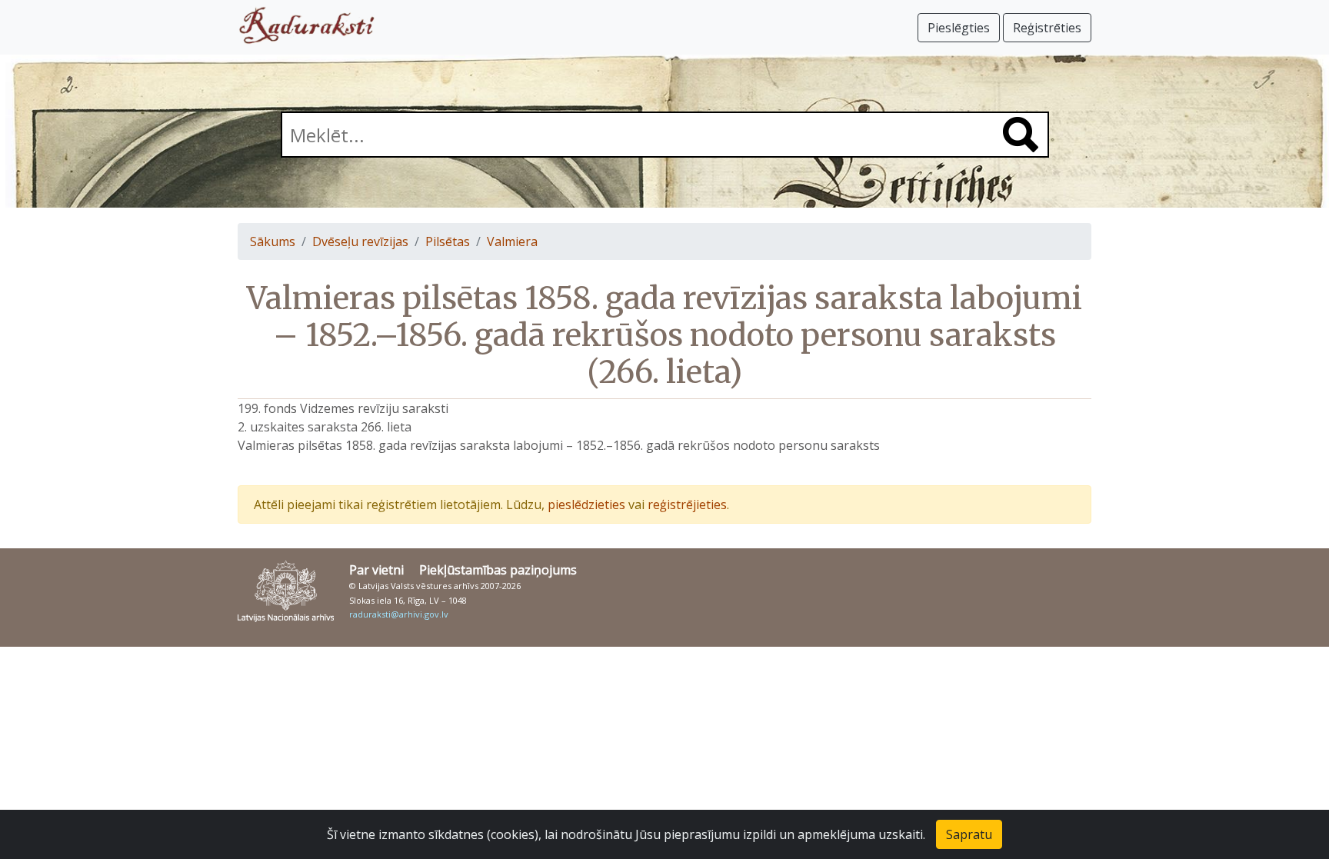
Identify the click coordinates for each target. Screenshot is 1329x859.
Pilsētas (447, 241)
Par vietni (376, 569)
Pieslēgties (959, 27)
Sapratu (969, 834)
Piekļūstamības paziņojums (498, 569)
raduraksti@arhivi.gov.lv (398, 614)
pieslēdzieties (586, 504)
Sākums (272, 241)
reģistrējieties (687, 504)
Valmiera (512, 241)
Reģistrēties (1047, 27)
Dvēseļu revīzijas (360, 241)
